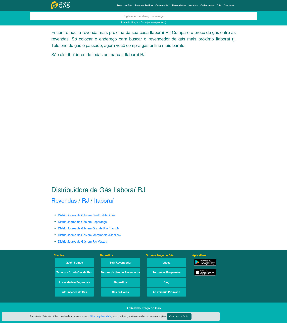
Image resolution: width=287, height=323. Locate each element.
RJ (85, 200)
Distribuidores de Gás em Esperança (82, 221)
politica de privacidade (99, 316)
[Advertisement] (143, 92)
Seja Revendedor (120, 262)
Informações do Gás (74, 292)
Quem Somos (74, 262)
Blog (167, 282)
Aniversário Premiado (166, 292)
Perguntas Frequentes (166, 272)
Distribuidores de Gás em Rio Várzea (82, 241)
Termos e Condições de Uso (74, 272)
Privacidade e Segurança (74, 282)
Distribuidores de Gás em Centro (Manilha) (86, 215)
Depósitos (120, 282)
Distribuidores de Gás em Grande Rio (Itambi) (88, 228)
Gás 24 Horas (120, 292)
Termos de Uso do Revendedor (120, 272)
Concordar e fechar (179, 316)
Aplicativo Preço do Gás (143, 308)
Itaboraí (104, 200)
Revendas (64, 200)
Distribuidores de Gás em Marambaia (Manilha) (89, 235)
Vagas (166, 262)
